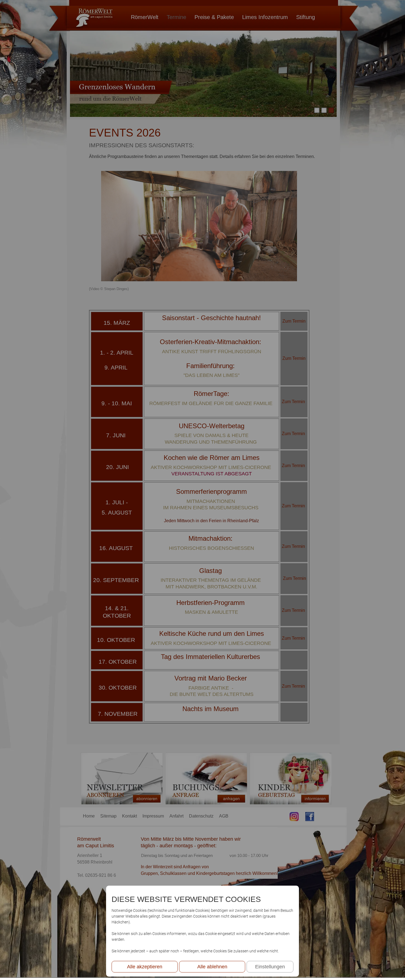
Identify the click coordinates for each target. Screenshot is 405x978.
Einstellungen (270, 966)
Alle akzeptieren (144, 966)
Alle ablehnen (212, 966)
